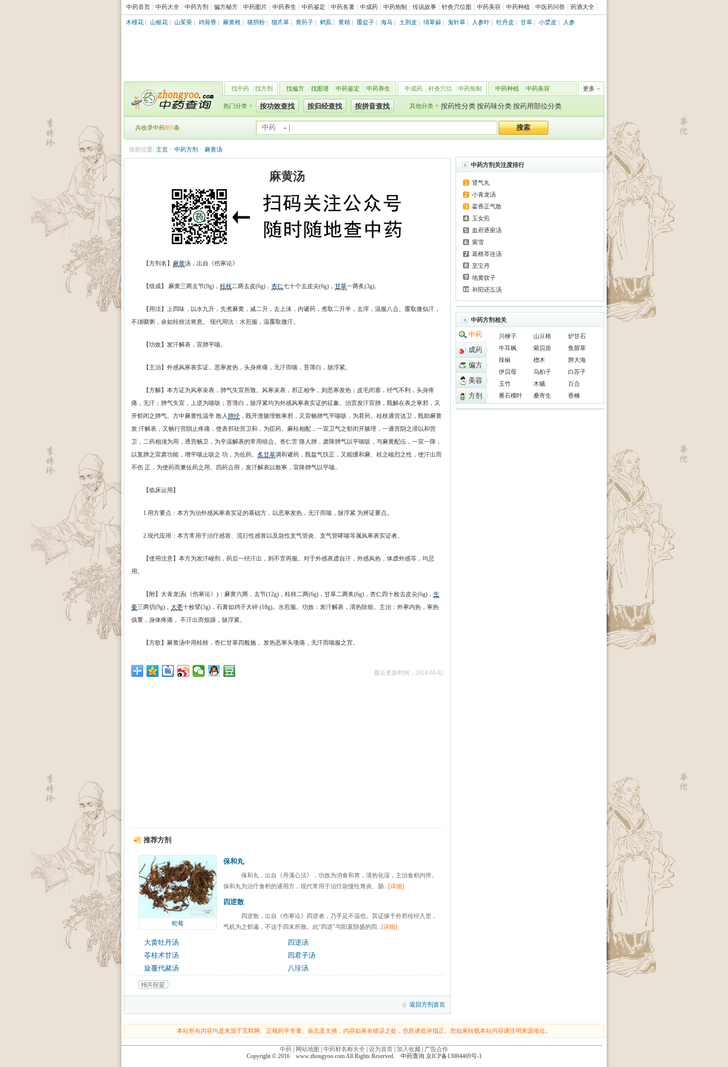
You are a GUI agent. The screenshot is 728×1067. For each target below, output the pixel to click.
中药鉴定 (313, 6)
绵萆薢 (432, 22)
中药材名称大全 (344, 1049)
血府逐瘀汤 (487, 230)
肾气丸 (481, 182)
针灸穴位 (440, 88)
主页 (162, 149)
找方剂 (264, 88)
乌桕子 (542, 371)
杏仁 (277, 286)
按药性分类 (458, 106)
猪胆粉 (256, 22)
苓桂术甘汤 (161, 955)
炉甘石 (577, 336)
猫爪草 (280, 22)
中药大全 (167, 6)
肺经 (234, 415)
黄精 (344, 22)
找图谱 (320, 88)
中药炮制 (395, 6)
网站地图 (307, 1049)
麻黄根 (232, 22)
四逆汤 (298, 942)
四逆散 (233, 902)
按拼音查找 (372, 106)
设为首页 (381, 1049)
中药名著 (343, 6)
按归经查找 (325, 106)
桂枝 (226, 286)
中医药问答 (550, 6)
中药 (475, 334)
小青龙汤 (484, 194)
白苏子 (577, 371)
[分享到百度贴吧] (168, 671)
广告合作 (436, 1049)
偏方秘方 (226, 6)
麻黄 (179, 263)
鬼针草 (457, 22)
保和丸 (233, 861)
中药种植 (518, 6)
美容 (475, 380)
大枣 (177, 607)
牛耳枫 (508, 348)
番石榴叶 (510, 395)
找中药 (240, 88)
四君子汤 (301, 955)
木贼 (539, 383)
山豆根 (542, 336)
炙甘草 (266, 454)
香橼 (574, 395)
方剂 (475, 396)
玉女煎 (481, 218)
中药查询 (171, 99)
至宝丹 (481, 265)
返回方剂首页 (427, 1004)
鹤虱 (326, 22)
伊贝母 (508, 371)
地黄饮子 (484, 277)
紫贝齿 (542, 348)
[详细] (396, 886)
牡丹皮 (505, 22)
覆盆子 (365, 22)
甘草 (526, 22)
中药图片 (255, 6)
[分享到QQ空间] (153, 671)
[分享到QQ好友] (214, 671)
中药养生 (284, 6)
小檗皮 (548, 22)
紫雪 (478, 242)
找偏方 (295, 88)
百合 (574, 383)
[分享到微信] (199, 671)
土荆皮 (408, 22)
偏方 (475, 365)
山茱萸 (183, 22)
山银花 (159, 22)
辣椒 (505, 359)
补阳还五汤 (487, 289)
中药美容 (489, 6)
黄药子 (304, 22)
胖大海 (577, 359)
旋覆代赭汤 (161, 968)
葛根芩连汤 (487, 254)
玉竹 (505, 383)
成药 (475, 350)
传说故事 (424, 6)
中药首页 (138, 6)
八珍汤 (298, 968)
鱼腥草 (577, 348)
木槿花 (135, 22)
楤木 (539, 359)
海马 (387, 22)
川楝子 (508, 336)
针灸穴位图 (456, 6)
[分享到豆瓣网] (229, 671)
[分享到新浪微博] (183, 671)
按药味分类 (494, 106)
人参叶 (481, 22)
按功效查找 (277, 106)
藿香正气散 (487, 206)
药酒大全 (582, 6)
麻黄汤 (213, 149)
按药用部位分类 (537, 106)
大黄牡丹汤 (161, 942)
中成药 (369, 6)
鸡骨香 (207, 22)
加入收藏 (408, 1049)
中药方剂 (196, 6)
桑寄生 (542, 395)
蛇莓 (178, 923)
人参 (569, 22)
